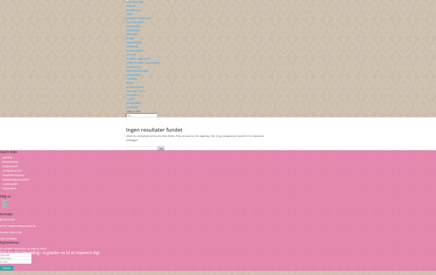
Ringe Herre (133, 95)
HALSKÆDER (133, 30)
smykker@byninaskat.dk (22, 226)
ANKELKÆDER (134, 42)
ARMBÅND (132, 46)
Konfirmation (133, 26)
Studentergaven (135, 22)
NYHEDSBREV (133, 103)
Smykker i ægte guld (137, 58)
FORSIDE (131, 6)
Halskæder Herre (135, 91)
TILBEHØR (131, 78)
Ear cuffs (131, 54)
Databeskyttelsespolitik (15, 179)
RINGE (129, 38)
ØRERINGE (132, 34)
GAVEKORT (132, 107)
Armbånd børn (134, 50)
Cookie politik (10, 184)
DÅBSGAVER (133, 74)
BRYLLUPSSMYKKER (137, 70)
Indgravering (133, 66)
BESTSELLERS (133, 10)
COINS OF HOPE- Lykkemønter (143, 62)
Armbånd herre (135, 87)
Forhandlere (9, 188)
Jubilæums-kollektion (138, 18)
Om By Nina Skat (12, 170)
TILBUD (130, 99)
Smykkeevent (10, 166)
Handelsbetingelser (13, 175)
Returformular (10, 161)
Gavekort (7, 157)
